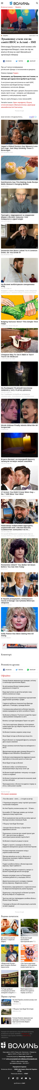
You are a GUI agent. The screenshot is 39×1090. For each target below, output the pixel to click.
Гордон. (16, 73)
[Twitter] (13, 1078)
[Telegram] (21, 1078)
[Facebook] (8, 1078)
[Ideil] (19, 1083)
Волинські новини (7, 7)
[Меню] (2, 3)
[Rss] (30, 1078)
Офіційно (18, 7)
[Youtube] (25, 1078)
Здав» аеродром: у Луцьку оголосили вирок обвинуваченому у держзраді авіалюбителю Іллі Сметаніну (18, 105)
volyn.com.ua (25, 1033)
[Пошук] (37, 3)
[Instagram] (17, 1078)
